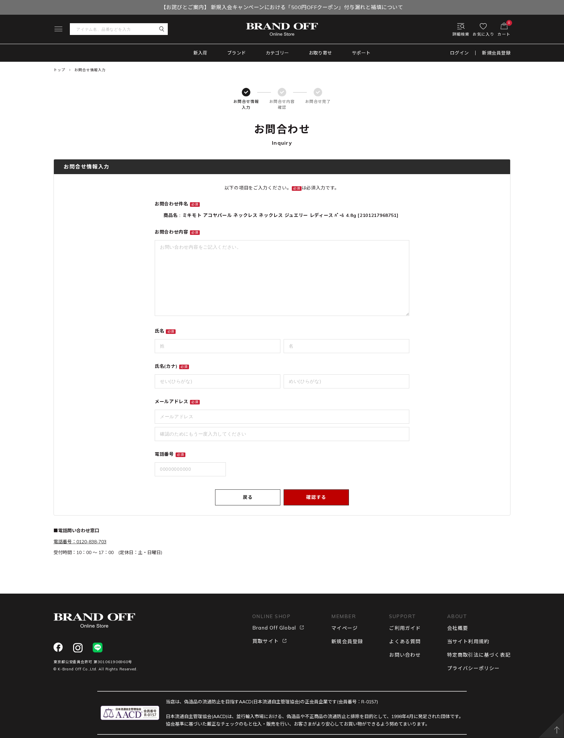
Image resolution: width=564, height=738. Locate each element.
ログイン (459, 53)
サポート (361, 53)
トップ (59, 70)
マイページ (344, 628)
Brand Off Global (274, 628)
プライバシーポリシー (473, 668)
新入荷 (201, 53)
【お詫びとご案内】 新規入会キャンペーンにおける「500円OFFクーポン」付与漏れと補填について (282, 7)
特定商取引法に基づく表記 (478, 655)
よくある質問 (405, 641)
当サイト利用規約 (468, 641)
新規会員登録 (496, 53)
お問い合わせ (405, 655)
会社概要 (457, 628)
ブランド (236, 53)
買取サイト (265, 641)
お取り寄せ (320, 53)
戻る (248, 497)
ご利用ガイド (405, 628)
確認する (316, 497)
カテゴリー (277, 53)
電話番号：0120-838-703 (80, 542)
